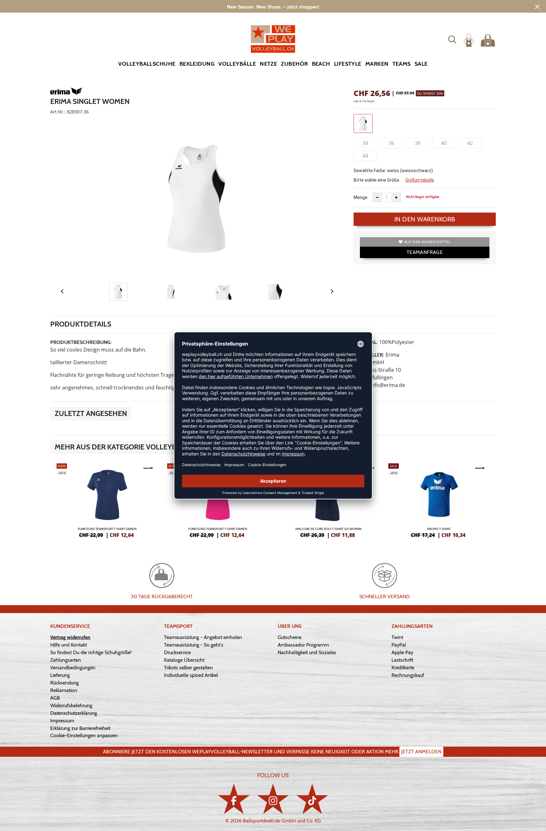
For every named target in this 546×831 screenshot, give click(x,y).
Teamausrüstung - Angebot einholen (203, 637)
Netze (268, 63)
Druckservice (177, 652)
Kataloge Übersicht (184, 660)
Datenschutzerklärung (73, 713)
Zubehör (294, 63)
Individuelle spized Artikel (191, 675)
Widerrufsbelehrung (71, 705)
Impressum (62, 721)
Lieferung (60, 675)
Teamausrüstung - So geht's (193, 645)
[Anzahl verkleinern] (377, 197)
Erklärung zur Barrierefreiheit (80, 728)
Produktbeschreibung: (81, 342)
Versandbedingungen (72, 668)
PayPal (398, 645)
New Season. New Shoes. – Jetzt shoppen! (273, 7)
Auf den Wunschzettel (427, 241)
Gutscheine (289, 637)
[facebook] (234, 799)
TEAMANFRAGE (425, 252)
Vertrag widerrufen (70, 637)
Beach (321, 63)
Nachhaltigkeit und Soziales (307, 652)
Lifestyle (347, 63)
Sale (421, 63)
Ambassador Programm (303, 645)
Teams (401, 63)
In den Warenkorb (424, 219)
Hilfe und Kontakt (68, 645)
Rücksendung (64, 683)
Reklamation (63, 690)
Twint (397, 637)
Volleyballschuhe (146, 63)
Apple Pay (402, 652)
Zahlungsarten (65, 660)
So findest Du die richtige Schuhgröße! (90, 652)
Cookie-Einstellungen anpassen (84, 735)
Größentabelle (419, 180)
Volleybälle (237, 63)
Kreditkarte (402, 668)
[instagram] (273, 799)
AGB (55, 698)
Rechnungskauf (407, 675)
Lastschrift (402, 660)
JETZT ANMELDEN (421, 752)
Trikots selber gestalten (188, 668)
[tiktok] (312, 799)
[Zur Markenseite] (66, 92)
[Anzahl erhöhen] (396, 197)
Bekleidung (197, 63)
